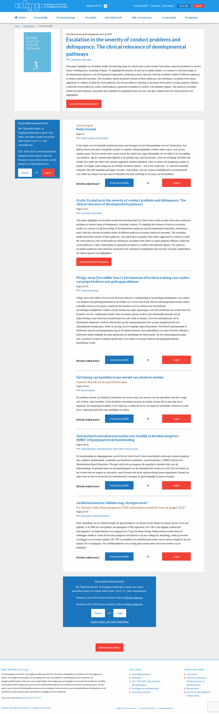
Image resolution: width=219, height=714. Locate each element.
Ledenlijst (137, 677)
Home (22, 17)
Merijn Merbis (102, 138)
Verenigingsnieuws (141, 674)
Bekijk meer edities (109, 647)
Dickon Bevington (104, 448)
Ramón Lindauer (88, 138)
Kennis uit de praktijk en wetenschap (198, 694)
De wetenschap (66, 17)
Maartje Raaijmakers (90, 290)
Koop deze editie (119, 182)
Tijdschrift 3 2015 (45, 26)
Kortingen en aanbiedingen (145, 688)
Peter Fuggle (118, 448)
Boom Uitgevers (134, 597)
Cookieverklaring (165, 708)
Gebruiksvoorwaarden (125, 708)
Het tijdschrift (113, 17)
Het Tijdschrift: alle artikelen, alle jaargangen (146, 683)
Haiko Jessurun (131, 448)
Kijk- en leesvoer (142, 17)
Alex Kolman (86, 515)
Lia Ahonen (76, 59)
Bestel (25, 172)
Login (120, 613)
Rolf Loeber (87, 59)
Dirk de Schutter (88, 390)
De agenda (191, 17)
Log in (198, 5)
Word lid (183, 5)
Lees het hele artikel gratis (84, 103)
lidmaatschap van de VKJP (30, 698)
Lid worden (192, 674)
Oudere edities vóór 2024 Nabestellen (109, 621)
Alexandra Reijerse (101, 515)
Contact (155, 5)
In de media (169, 17)
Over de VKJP (140, 5)
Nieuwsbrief (192, 688)
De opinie (91, 17)
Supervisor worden (141, 692)
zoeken (169, 5)
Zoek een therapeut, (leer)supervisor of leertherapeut (196, 681)
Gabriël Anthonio (88, 448)
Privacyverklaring (146, 708)
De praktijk (40, 17)
